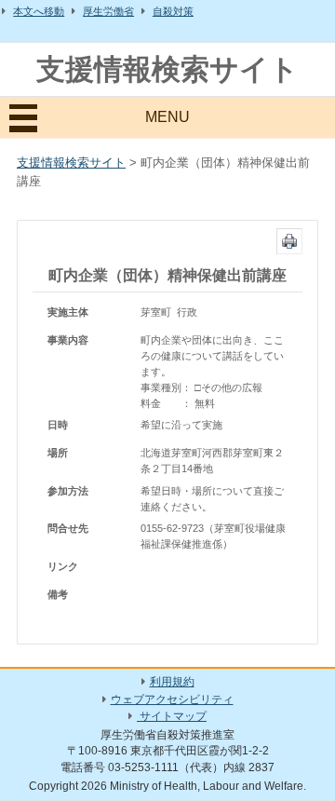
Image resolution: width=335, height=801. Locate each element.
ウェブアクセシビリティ (172, 699)
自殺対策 (173, 11)
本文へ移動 (38, 11)
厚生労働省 (108, 11)
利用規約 (172, 681)
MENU (167, 117)
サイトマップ (172, 716)
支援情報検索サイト (167, 69)
